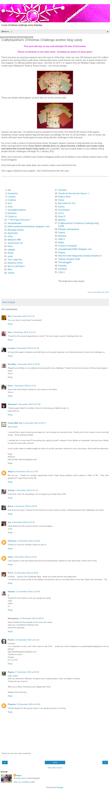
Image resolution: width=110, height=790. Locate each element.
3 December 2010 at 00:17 (34, 423)
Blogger (60, 787)
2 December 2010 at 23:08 (28, 364)
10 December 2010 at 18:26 (26, 573)
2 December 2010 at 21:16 (23, 316)
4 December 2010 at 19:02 (28, 541)
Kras (10, 332)
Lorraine (11, 348)
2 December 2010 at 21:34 (27, 348)
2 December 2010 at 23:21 (24, 386)
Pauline (11, 640)
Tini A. (11, 573)
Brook (10, 506)
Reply (10, 324)
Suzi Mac (12, 364)
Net (9, 316)
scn (9, 522)
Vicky (10, 557)
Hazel (18, 775)
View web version (55, 768)
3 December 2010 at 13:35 (26, 471)
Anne (10, 386)
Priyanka (12, 704)
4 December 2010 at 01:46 (23, 522)
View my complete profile (24, 782)
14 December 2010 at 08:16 (32, 618)
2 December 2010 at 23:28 (29, 404)
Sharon (11, 471)
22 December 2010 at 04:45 (28, 704)
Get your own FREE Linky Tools (98, 292)
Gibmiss (11, 591)
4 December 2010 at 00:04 (25, 506)
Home (55, 762)
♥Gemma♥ (12, 404)
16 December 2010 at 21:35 (27, 640)
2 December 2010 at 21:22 (24, 332)
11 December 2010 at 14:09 (28, 591)
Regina (11, 672)
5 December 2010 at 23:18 (25, 557)
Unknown (12, 541)
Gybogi (11, 490)
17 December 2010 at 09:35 (27, 672)
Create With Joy (15, 423)
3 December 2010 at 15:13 (26, 490)
